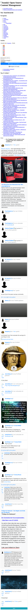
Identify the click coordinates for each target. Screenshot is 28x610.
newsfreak (9, 225)
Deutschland (8, 23)
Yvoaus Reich (17, 442)
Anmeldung (5, 36)
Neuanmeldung (6, 70)
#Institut (8, 148)
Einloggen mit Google (14, 66)
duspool (7, 145)
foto (15, 145)
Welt (4, 24)
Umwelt (5, 25)
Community (5, 19)
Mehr (14, 608)
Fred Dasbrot (8, 211)
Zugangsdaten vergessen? (8, 69)
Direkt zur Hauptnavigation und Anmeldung (12, 9)
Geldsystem (5, 28)
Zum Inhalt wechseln (7, 8)
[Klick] (9, 73)
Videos (4, 31)
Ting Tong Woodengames (11, 385)
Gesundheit (5, 29)
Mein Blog (5, 33)
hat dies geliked (8, 297)
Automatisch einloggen (5, 60)
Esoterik (5, 30)
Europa (4, 22)
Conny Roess (17, 474)
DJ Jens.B (7, 259)
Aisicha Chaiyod (9, 228)
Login (4, 37)
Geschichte (5, 26)
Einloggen (3, 61)
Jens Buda (8, 374)
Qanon (4, 18)
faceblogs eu (8, 290)
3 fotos (16, 601)
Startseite (9, 43)
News (4, 20)
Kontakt (5, 35)
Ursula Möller (17, 425)
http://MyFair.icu (18, 155)
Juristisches (5, 34)
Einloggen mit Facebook (14, 63)
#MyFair (3, 148)
